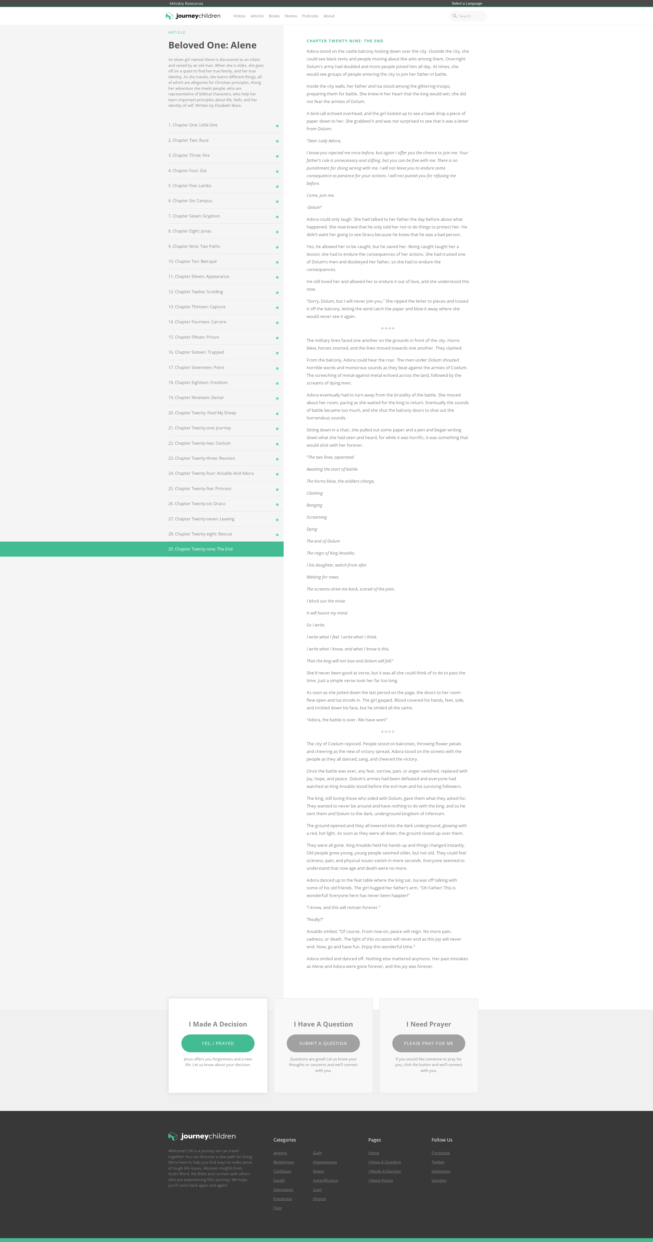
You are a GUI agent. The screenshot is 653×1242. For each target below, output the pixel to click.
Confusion (282, 1171)
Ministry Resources (186, 3)
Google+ (439, 1180)
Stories (291, 16)
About (329, 16)
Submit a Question (323, 1043)
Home (373, 1153)
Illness (318, 1171)
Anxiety (280, 1153)
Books (274, 16)
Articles (257, 16)
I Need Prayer (380, 1180)
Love (317, 1189)
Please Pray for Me (428, 1043)
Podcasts (310, 16)
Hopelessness (325, 1162)
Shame (319, 1198)
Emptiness (282, 1198)
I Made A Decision (384, 1171)
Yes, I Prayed (218, 1043)
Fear (277, 1208)
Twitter (438, 1162)
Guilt (317, 1153)
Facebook (441, 1153)
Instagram (441, 1171)
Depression (283, 1189)
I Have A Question (384, 1162)
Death (279, 1180)
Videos (239, 16)
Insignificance (325, 1180)
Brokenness (283, 1162)
